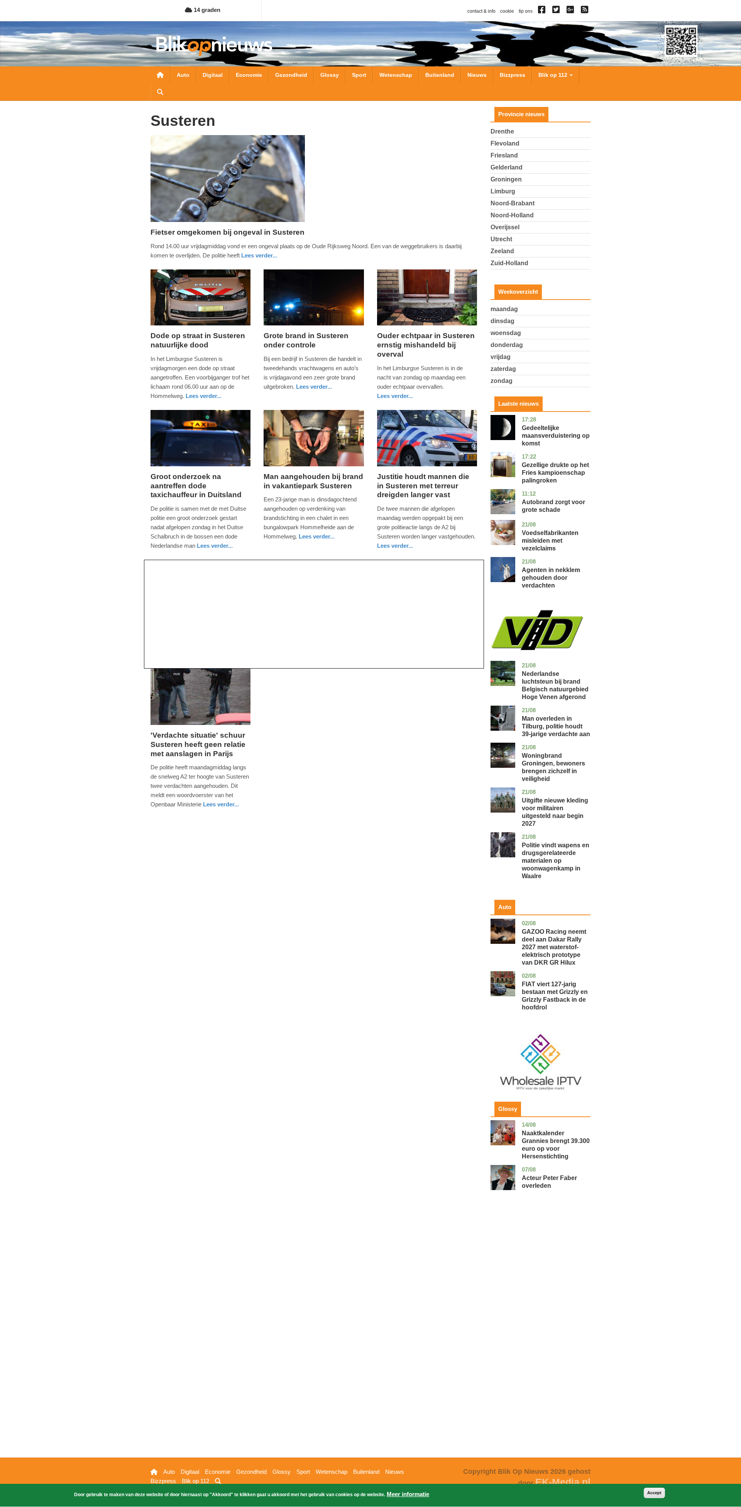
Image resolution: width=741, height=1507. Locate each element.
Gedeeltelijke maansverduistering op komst (556, 436)
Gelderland (507, 167)
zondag (502, 381)
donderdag (507, 345)
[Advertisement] (314, 614)
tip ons (526, 11)
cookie (507, 11)
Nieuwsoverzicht (160, 74)
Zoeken (160, 91)
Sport (359, 75)
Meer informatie (408, 1494)
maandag (504, 309)
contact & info (481, 11)
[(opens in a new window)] (542, 11)
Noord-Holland (512, 215)
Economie (249, 75)
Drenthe (502, 131)
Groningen (506, 179)
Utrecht (501, 239)
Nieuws (477, 75)
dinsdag (502, 321)
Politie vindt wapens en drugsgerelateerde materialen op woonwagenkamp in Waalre (555, 860)
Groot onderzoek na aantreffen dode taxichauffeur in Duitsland (196, 485)
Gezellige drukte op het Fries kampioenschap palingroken (555, 473)
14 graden (206, 10)
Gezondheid (291, 75)
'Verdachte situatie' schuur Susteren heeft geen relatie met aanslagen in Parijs (198, 744)
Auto (183, 75)
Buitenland (439, 75)
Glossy (329, 75)
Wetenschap (395, 75)
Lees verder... (259, 255)
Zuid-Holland (509, 263)
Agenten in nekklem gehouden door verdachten (551, 578)
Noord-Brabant (513, 203)
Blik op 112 (553, 75)
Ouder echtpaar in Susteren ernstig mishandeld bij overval (426, 345)
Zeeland (502, 251)
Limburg (503, 191)
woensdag (506, 333)
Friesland (504, 155)
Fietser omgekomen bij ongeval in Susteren (228, 232)
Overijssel (505, 227)
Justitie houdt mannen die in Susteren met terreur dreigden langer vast (423, 485)
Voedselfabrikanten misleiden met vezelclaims (550, 541)
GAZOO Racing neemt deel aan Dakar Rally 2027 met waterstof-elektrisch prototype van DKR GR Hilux (554, 947)
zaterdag (503, 369)
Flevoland (505, 143)
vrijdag (501, 357)
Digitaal (213, 75)
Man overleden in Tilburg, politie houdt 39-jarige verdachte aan (556, 726)
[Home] (214, 46)
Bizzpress (512, 75)
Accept (654, 1492)
